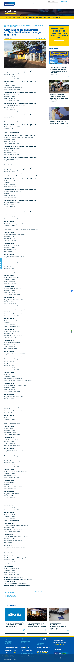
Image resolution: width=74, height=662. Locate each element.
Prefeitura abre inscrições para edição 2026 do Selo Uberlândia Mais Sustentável (37, 625)
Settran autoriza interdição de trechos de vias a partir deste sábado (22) (59, 33)
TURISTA (58, 4)
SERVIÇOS (39, 4)
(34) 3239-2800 (10, 650)
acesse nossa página (42, 652)
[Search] (59, 2)
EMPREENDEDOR (49, 4)
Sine (6, 25)
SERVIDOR (65, 4)
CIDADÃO (32, 4)
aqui (15, 652)
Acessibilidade (64, 1)
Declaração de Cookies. (12, 659)
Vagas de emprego (32, 25)
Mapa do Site (57, 650)
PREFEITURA (24, 4)
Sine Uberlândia (22, 25)
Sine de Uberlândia (13, 25)
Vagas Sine (13, 26)
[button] (36, 38)
